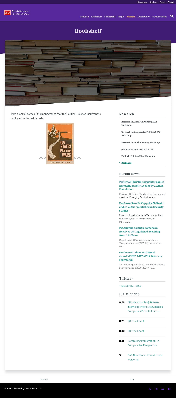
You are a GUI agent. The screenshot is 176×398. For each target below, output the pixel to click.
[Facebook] (170, 389)
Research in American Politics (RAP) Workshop (139, 123)
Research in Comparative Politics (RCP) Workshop (140, 133)
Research (131, 16)
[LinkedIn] (163, 389)
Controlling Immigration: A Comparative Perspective (143, 343)
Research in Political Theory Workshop (140, 142)
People (121, 16)
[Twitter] (150, 389)
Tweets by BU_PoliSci (130, 285)
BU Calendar (129, 294)
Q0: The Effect (135, 321)
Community (143, 16)
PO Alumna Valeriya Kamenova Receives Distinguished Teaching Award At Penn (139, 231)
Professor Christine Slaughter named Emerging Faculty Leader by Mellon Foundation (141, 185)
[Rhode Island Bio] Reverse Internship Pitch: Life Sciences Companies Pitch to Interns (145, 307)
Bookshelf (126, 162)
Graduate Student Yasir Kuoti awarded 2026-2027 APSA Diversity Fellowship (140, 256)
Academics (96, 16)
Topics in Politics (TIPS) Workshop (138, 156)
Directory (44, 379)
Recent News (129, 173)
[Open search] (172, 16)
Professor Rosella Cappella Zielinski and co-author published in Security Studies (141, 206)
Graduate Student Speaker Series (137, 149)
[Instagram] (157, 389)
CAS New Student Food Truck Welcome (144, 357)
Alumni (171, 2)
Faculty (163, 2)
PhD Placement (159, 16)
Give (132, 379)
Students (153, 2)
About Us (84, 16)
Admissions (110, 16)
